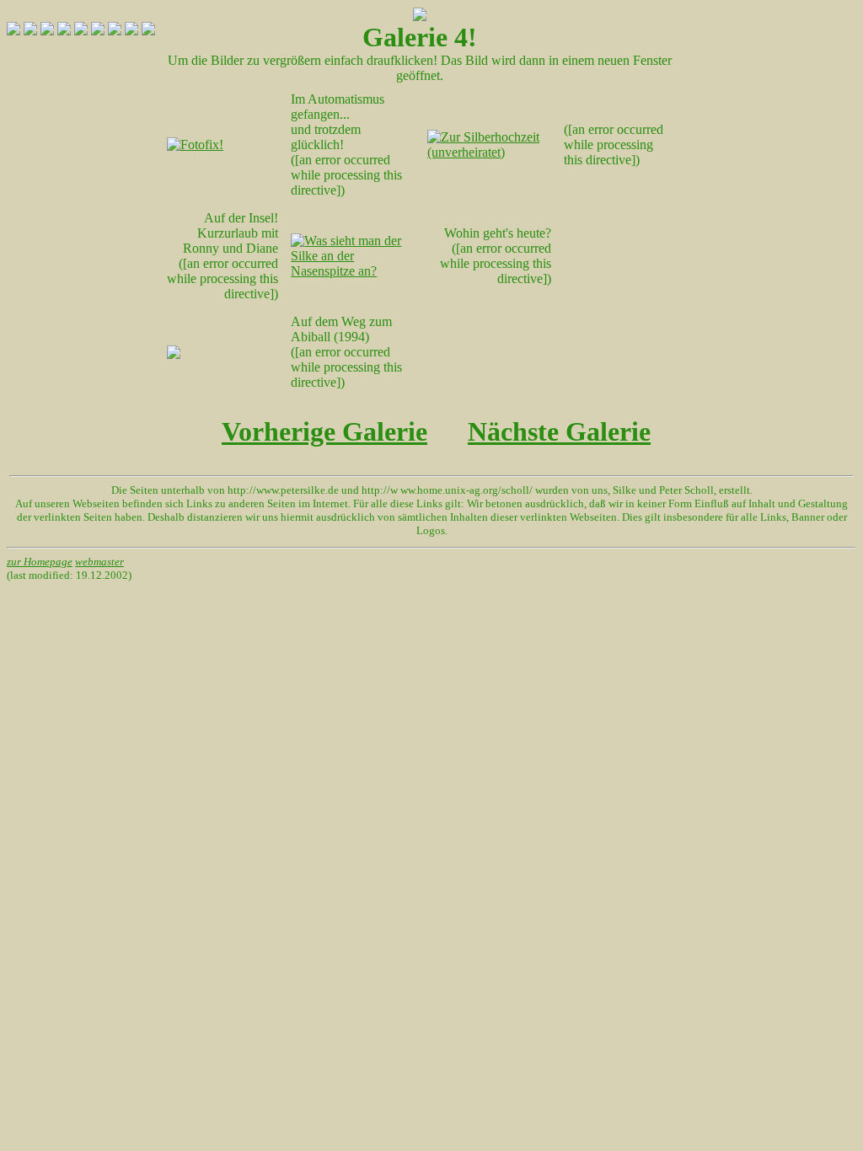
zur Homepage (39, 561)
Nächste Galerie (559, 431)
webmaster (99, 561)
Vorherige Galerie (324, 431)
